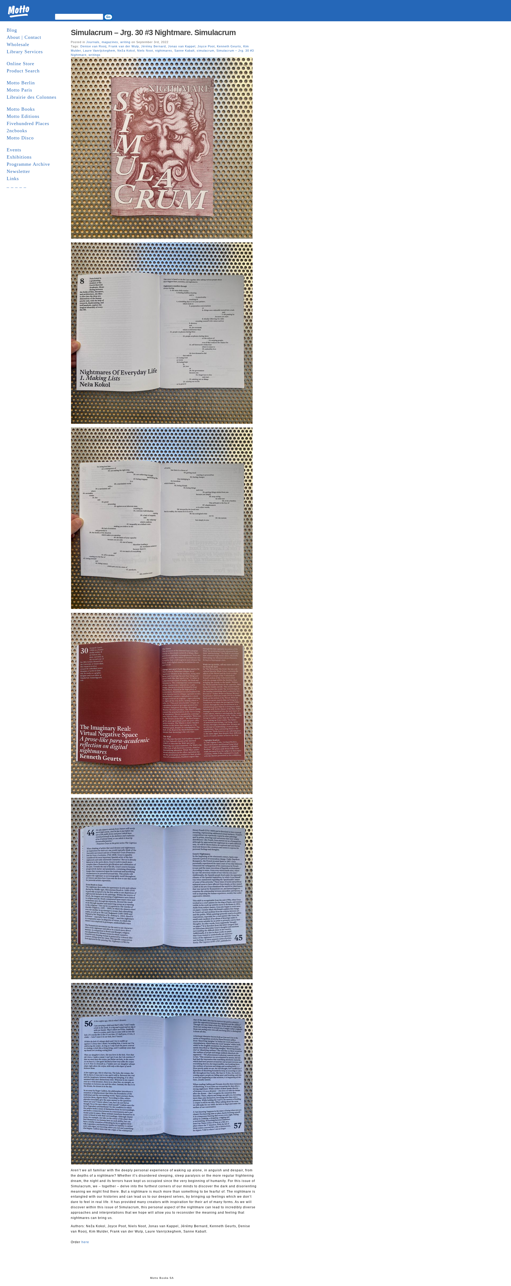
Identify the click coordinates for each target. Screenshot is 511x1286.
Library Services (25, 51)
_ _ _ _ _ (16, 185)
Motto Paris (19, 90)
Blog (12, 30)
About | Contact (24, 37)
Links (13, 178)
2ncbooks (17, 130)
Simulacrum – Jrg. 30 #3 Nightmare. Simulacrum (153, 32)
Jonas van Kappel (181, 46)
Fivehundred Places (28, 123)
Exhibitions (19, 157)
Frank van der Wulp (124, 46)
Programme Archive (28, 164)
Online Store (20, 63)
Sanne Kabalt (184, 50)
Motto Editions (23, 116)
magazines (110, 42)
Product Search (23, 70)
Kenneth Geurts (229, 46)
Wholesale (18, 44)
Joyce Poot (206, 46)
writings (95, 54)
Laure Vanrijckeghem (99, 50)
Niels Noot (145, 50)
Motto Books (21, 109)
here (85, 1242)
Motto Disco (20, 137)
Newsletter (18, 171)
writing (125, 42)
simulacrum (205, 50)
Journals (93, 42)
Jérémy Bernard (153, 46)
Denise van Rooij (93, 46)
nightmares (163, 50)
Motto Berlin (21, 82)
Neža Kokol (126, 50)
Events (14, 149)
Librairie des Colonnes (31, 97)
